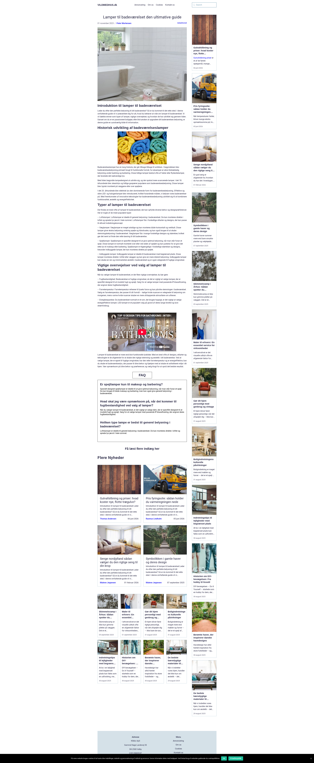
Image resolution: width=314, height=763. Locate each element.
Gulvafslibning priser (202, 58)
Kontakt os (170, 5)
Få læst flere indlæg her (142, 448)
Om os (150, 5)
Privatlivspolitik (235, 758)
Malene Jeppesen (108, 582)
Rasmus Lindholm (154, 519)
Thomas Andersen (108, 519)
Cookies (159, 5)
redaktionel (182, 23)
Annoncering (139, 5)
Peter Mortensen (124, 23)
